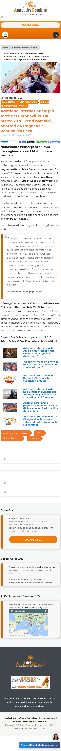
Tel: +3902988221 (29, 607)
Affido (10, 702)
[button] (5, 34)
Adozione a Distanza (44, 698)
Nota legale (29, 721)
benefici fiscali (47, 567)
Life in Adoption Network (25, 104)
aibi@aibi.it (42, 607)
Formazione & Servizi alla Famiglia (34, 702)
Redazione (10, 718)
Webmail (42, 721)
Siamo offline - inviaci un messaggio (39, 745)
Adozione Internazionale (24, 47)
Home (5, 47)
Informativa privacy (28, 718)
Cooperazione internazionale (30, 706)
